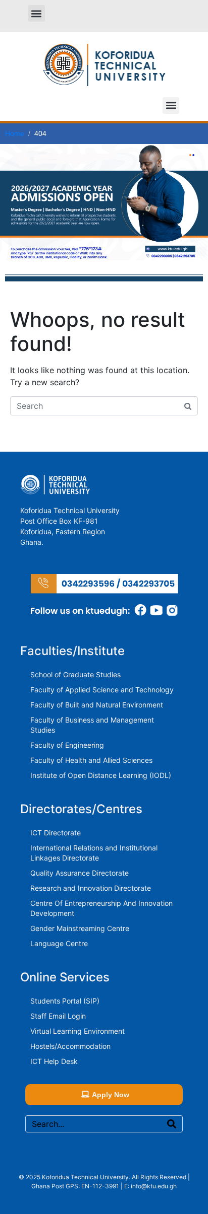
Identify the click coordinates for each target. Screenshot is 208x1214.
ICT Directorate (55, 832)
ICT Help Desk (54, 1061)
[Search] (171, 1124)
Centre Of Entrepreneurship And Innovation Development (101, 908)
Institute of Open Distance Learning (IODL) (100, 775)
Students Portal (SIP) (64, 1000)
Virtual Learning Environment (77, 1031)
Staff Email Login (58, 1016)
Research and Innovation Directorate (90, 888)
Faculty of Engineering (67, 745)
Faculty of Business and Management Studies (92, 725)
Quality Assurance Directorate (79, 873)
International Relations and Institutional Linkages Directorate (94, 852)
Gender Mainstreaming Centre (79, 928)
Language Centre (59, 943)
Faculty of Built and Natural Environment (96, 704)
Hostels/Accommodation (70, 1046)
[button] (36, 13)
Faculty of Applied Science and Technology (102, 689)
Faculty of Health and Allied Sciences (91, 760)
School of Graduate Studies (75, 674)
